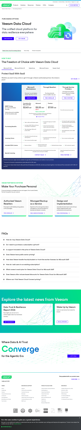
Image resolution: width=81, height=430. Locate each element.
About (3, 388)
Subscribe (74, 379)
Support (73, 2)
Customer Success (25, 392)
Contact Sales (61, 2)
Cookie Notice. (18, 424)
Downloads (55, 2)
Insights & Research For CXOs (67, 388)
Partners (38, 5)
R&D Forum (24, 401)
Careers (3, 392)
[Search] (67, 5)
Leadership (4, 390)
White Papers (64, 394)
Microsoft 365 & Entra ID (46, 397)
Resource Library (64, 392)
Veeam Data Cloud (45, 394)
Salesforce (43, 399)
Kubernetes (43, 401)
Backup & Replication (45, 403)
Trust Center (4, 401)
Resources (31, 5)
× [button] (79, 417)
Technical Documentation (27, 390)
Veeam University (25, 395)
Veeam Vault (43, 395)
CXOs (44, 5)
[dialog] (40, 423)
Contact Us (4, 395)
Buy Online (68, 2)
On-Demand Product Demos (66, 399)
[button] (40, 427)
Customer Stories (64, 397)
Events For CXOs (64, 390)
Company (51, 5)
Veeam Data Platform (45, 392)
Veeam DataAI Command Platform (48, 388)
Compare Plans (40, 117)
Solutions (23, 5)
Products (15, 5)
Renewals (23, 394)
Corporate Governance (6, 394)
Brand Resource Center (6, 399)
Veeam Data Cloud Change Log (28, 397)
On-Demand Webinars (65, 395)
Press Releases (5, 397)
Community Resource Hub (27, 399)
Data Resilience (44, 390)
